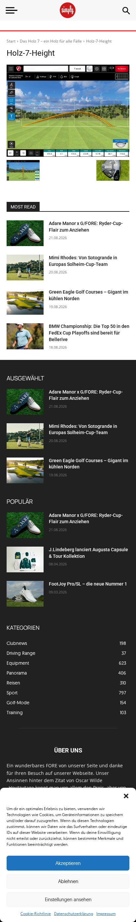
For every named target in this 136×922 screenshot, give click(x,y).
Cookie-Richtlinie (35, 913)
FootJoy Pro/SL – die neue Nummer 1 (88, 584)
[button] (126, 796)
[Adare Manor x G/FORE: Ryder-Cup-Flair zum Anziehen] (25, 233)
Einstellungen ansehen (68, 899)
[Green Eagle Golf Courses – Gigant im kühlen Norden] (25, 302)
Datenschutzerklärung (73, 913)
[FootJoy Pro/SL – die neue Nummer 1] (25, 594)
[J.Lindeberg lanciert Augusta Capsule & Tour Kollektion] (25, 559)
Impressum (106, 913)
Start (11, 41)
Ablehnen (68, 881)
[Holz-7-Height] (68, 111)
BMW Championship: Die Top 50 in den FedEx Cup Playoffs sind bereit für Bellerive (89, 333)
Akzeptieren (68, 863)
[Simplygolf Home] (68, 10)
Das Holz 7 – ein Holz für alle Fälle (51, 41)
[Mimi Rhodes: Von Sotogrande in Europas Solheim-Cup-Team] (25, 267)
